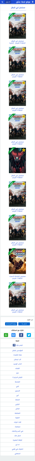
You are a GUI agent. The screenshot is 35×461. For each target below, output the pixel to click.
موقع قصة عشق (23, 2)
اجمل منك (17, 435)
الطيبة (17, 417)
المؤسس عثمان (17, 350)
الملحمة (17, 381)
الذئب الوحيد (17, 363)
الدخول (8, 2)
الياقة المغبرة (17, 440)
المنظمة (17, 413)
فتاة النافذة (18, 354)
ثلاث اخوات (17, 422)
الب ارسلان (17, 359)
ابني (17, 386)
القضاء (17, 368)
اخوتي (17, 404)
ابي (17, 395)
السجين (17, 390)
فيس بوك (19, 345)
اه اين (17, 444)
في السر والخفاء (17, 431)
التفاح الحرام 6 (17, 377)
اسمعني (17, 453)
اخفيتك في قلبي (17, 449)
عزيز (17, 372)
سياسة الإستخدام (11, 324)
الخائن (18, 408)
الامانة (17, 399)
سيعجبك (17, 426)
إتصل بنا (24, 324)
